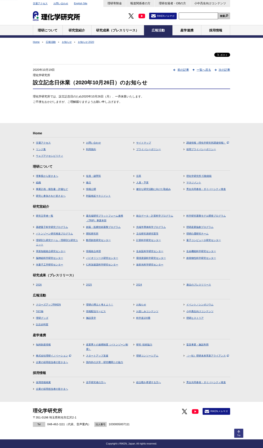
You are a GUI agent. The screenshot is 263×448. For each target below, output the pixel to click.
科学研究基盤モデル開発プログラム (206, 215)
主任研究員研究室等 (147, 233)
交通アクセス (40, 3)
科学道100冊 (143, 318)
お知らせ (67, 42)
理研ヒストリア (195, 318)
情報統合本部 (93, 251)
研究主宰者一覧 (44, 215)
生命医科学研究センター (149, 251)
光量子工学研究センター (49, 264)
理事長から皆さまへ (47, 176)
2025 (89, 284)
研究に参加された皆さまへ (51, 195)
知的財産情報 (43, 344)
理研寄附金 (114, 3)
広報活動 (51, 42)
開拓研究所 (92, 233)
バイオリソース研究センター (102, 258)
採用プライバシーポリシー (201, 149)
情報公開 (91, 189)
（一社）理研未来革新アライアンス (206, 355)
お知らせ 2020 (86, 42)
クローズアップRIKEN (48, 304)
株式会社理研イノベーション (52, 355)
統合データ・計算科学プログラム (154, 215)
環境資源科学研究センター (151, 258)
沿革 (138, 176)
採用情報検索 (43, 382)
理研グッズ (42, 318)
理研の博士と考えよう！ (99, 304)
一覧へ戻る (204, 69)
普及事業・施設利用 (197, 344)
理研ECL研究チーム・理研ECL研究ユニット (57, 242)
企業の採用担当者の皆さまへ (52, 362)
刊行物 (39, 311)
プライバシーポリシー (148, 149)
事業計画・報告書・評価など (52, 189)
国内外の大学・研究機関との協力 (104, 362)
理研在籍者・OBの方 (172, 3)
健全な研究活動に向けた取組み (153, 189)
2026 (39, 284)
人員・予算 (142, 182)
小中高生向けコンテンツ (210, 3)
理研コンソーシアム (147, 355)
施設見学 (91, 318)
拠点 (88, 182)
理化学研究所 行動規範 (199, 176)
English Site (80, 3)
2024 (139, 284)
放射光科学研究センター (149, 264)
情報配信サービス (96, 311)
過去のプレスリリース (198, 284)
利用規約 (91, 149)
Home (36, 42)
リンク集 (41, 149)
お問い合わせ (60, 3)
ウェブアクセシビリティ (49, 155)
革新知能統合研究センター (51, 251)
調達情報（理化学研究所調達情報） (206, 142)
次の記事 (224, 69)
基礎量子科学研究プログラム (52, 227)
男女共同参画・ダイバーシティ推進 (206, 189)
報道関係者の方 (140, 3)
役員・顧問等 (93, 176)
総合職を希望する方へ (148, 382)
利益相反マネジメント (98, 195)
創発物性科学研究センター (201, 258)
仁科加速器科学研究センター (102, 264)
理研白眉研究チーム (197, 233)
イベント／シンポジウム (199, 304)
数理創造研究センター (98, 240)
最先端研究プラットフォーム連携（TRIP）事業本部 (104, 218)
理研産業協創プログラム (199, 227)
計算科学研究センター (148, 240)
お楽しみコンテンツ (147, 311)
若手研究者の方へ (96, 382)
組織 (38, 182)
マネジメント (193, 182)
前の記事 (183, 69)
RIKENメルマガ (165, 16)
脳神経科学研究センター (49, 258)
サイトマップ (143, 142)
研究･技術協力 (144, 344)
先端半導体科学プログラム (151, 227)
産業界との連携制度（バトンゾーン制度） (107, 347)
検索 (222, 16)
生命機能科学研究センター (201, 251)
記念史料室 (42, 324)
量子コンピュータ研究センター (203, 240)
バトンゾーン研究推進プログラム (54, 233)
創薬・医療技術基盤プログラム (103, 227)
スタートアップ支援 (97, 355)
